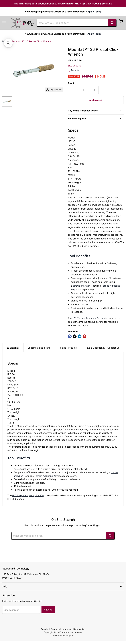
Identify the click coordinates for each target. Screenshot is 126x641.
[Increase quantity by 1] (95, 90)
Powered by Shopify (63, 635)
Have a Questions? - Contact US (102, 347)
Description (12, 347)
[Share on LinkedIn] (79, 336)
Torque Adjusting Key (46, 475)
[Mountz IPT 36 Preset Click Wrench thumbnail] (7, 102)
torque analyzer (81, 285)
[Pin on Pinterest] (84, 336)
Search (44, 629)
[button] (8, 43)
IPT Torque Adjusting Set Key (89, 318)
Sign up (48, 609)
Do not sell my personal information (68, 629)
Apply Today (94, 11)
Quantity (72, 83)
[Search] (112, 22)
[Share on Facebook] (70, 336)
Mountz (75, 70)
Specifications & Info (39, 347)
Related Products (67, 347)
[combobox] (72, 22)
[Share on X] (75, 336)
